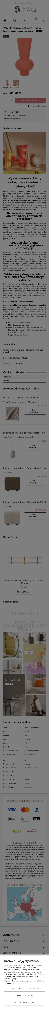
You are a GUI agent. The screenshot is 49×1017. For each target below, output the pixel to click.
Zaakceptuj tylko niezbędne (24, 989)
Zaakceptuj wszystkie (24, 1002)
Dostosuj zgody (24, 995)
